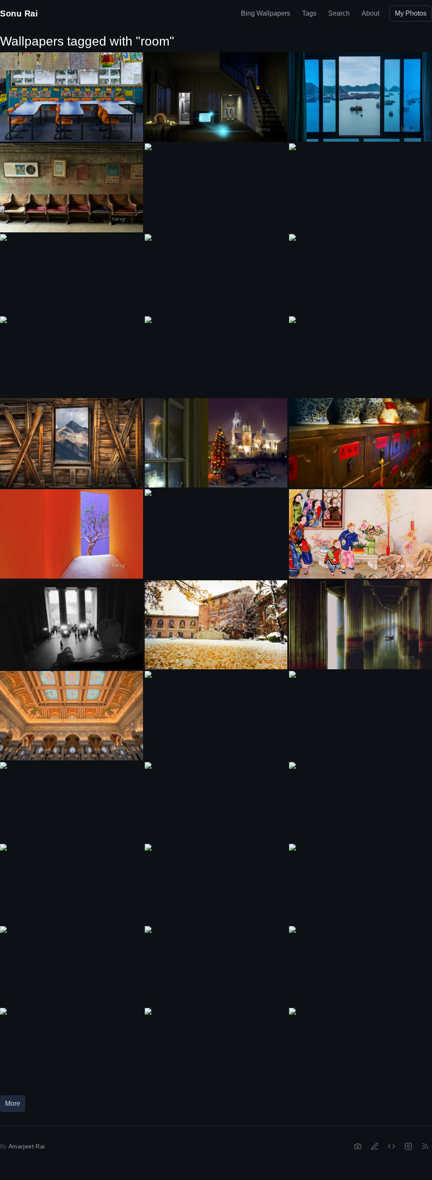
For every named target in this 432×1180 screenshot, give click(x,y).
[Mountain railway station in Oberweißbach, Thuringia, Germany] (216, 529)
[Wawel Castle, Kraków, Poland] (216, 443)
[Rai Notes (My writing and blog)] (374, 1146)
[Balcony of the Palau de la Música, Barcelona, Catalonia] (216, 274)
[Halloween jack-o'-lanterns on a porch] (216, 802)
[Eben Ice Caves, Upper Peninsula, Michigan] (71, 802)
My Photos (411, 13)
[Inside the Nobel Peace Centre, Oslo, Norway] (216, 356)
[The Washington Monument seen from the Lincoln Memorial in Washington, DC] (216, 884)
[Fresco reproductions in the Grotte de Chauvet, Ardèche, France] (360, 884)
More (12, 1103)
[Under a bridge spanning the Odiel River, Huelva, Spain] (360, 625)
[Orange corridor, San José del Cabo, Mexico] (71, 534)
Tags (309, 13)
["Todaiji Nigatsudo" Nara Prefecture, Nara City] (216, 966)
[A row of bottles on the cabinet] (360, 443)
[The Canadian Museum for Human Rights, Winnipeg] (360, 711)
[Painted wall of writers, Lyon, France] (360, 183)
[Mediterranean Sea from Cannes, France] (360, 1048)
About (370, 13)
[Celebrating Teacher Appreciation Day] (71, 97)
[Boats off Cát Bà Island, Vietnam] (360, 97)
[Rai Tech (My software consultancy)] (391, 1146)
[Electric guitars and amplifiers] (360, 802)
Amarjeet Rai (26, 1146)
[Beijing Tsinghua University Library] (216, 625)
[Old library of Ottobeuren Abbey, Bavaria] (216, 711)
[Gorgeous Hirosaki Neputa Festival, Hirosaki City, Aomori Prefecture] (71, 884)
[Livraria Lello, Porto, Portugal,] (360, 356)
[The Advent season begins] (71, 274)
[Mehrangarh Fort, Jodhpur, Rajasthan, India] (216, 183)
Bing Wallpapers (265, 13)
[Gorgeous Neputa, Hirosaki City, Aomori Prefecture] (360, 966)
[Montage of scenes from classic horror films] (216, 97)
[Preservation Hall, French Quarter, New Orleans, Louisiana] (71, 188)
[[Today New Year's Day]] (360, 534)
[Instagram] (408, 1146)
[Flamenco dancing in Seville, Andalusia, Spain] (71, 1048)
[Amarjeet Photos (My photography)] (357, 1146)
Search (339, 13)
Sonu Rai (19, 13)
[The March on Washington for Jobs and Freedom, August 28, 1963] (71, 625)
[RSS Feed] (425, 1146)
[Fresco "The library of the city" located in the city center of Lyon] (71, 356)
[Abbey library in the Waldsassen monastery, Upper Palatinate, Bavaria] (360, 274)
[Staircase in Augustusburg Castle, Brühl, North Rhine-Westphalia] (71, 966)
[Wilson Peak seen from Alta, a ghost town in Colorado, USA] (71, 443)
